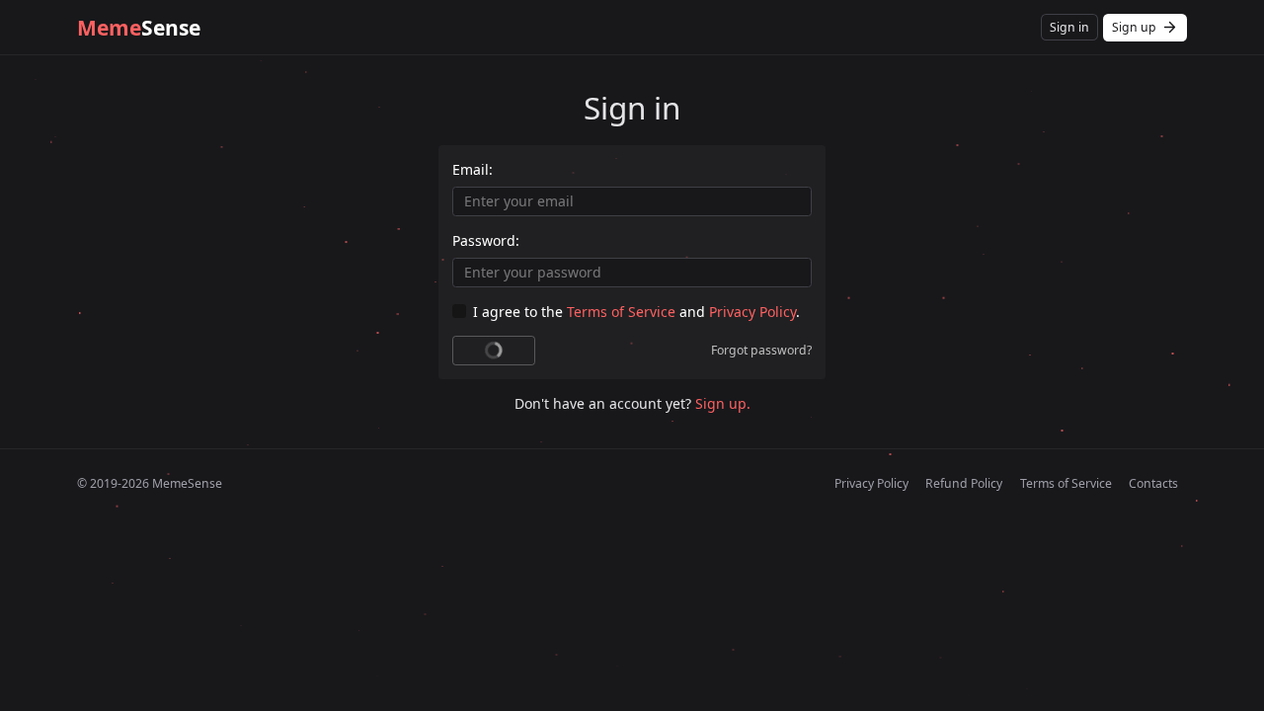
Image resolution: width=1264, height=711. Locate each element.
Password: (485, 240)
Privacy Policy (752, 311)
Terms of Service (621, 311)
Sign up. (722, 403)
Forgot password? (761, 350)
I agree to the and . (636, 311)
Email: (472, 169)
